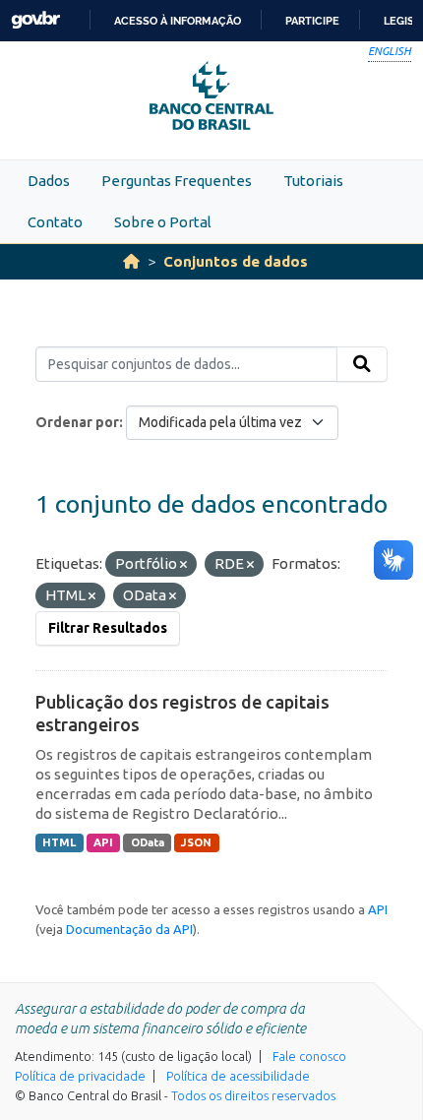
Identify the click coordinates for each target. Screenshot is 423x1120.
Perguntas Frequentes (176, 180)
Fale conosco (309, 1056)
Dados (49, 180)
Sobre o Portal (163, 222)
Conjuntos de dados (235, 261)
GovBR (35, 20)
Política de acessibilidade (238, 1076)
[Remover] (183, 565)
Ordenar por (77, 422)
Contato (55, 222)
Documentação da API (129, 929)
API (103, 842)
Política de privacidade (80, 1076)
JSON (196, 842)
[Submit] (362, 364)
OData (147, 842)
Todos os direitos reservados (253, 1095)
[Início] (131, 261)
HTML (59, 842)
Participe (312, 21)
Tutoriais (313, 180)
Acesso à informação (177, 21)
